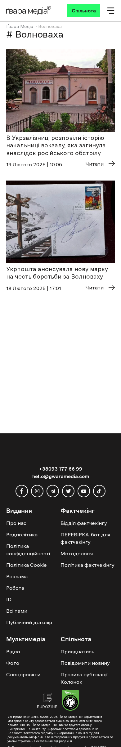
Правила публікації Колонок (83, 678)
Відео (13, 651)
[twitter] (68, 491)
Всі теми (16, 610)
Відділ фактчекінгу (83, 523)
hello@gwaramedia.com (60, 476)
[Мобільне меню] (111, 10)
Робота (15, 587)
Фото (12, 662)
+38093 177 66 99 (60, 468)
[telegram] (53, 491)
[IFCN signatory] (70, 701)
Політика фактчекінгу (87, 564)
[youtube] (84, 491)
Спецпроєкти (23, 674)
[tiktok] (99, 491)
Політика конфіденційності (28, 549)
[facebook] (22, 491)
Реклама (17, 576)
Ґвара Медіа (19, 26)
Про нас (16, 523)
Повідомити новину (85, 662)
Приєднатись (77, 651)
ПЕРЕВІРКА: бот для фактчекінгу (85, 538)
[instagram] (37, 491)
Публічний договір (29, 622)
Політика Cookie (26, 564)
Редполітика (22, 534)
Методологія (76, 553)
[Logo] (28, 10)
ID (8, 599)
